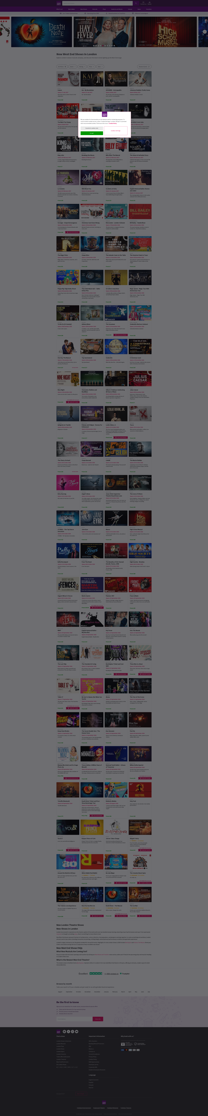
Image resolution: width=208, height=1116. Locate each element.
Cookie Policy (113, 123)
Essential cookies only (92, 128)
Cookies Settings (115, 130)
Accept (92, 133)
